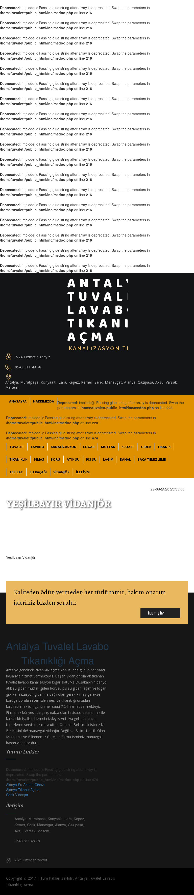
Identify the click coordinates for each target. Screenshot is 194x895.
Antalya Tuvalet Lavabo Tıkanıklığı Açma (57, 652)
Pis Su (91, 459)
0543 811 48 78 (28, 367)
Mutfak (108, 446)
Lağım (108, 459)
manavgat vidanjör (44, 730)
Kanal (125, 459)
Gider (146, 446)
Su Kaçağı (38, 472)
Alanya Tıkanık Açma (22, 789)
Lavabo (37, 446)
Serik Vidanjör (17, 794)
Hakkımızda (43, 401)
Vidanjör (61, 472)
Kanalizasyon (64, 446)
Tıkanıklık (18, 459)
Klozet (128, 446)
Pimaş (39, 459)
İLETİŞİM (83, 472)
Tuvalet (16, 446)
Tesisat (16, 472)
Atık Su (73, 459)
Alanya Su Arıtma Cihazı (25, 784)
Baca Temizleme (151, 459)
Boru (55, 459)
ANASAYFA (18, 401)
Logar (88, 446)
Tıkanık (164, 446)
